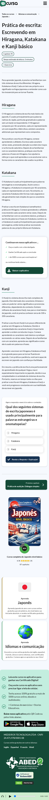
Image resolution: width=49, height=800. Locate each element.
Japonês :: (6, 16)
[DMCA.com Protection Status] (24, 783)
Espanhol (15, 747)
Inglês (6, 747)
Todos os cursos (8, 14)
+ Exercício (7, 65)
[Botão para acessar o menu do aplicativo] (45, 3)
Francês (24, 747)
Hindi (31, 747)
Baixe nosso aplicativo (15, 713)
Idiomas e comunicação (27, 14)
